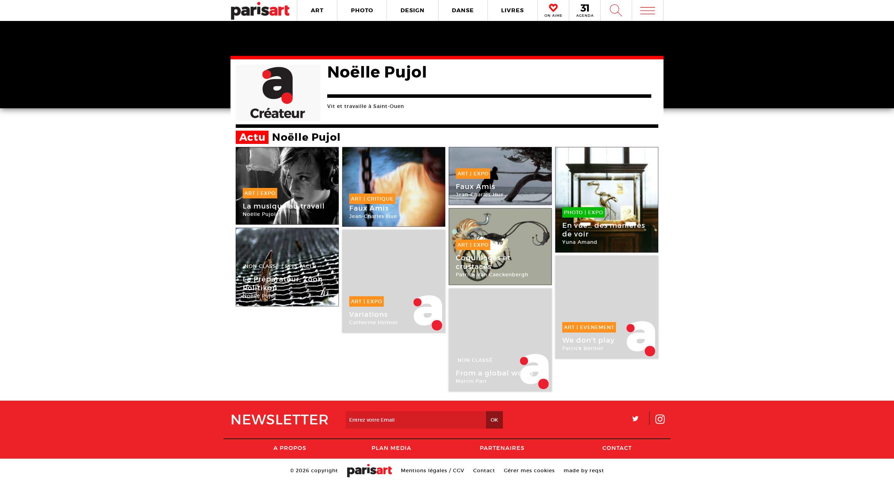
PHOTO (362, 10)
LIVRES (512, 10)
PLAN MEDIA (391, 447)
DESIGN (413, 10)
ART (317, 10)
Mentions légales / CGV (432, 470)
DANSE (463, 10)
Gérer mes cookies (529, 470)
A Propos (289, 447)
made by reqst (584, 470)
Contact (617, 447)
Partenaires (502, 447)
